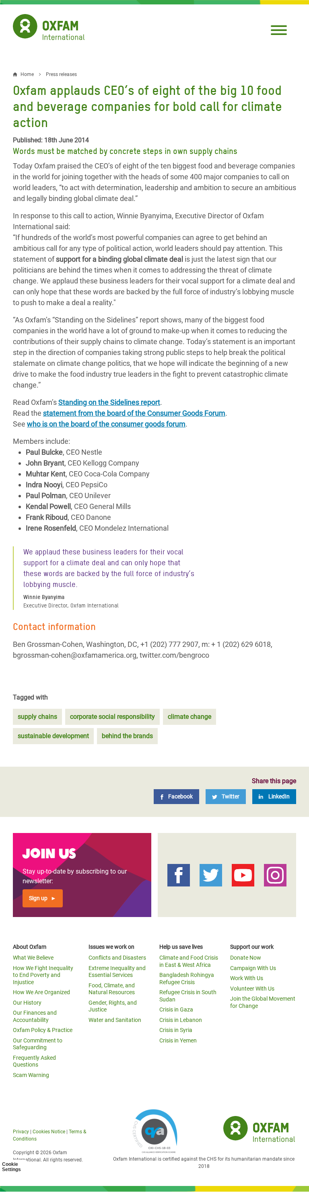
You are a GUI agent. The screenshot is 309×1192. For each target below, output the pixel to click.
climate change (189, 716)
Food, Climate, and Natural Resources (112, 989)
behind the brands (127, 736)
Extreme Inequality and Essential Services (117, 972)
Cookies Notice (49, 1132)
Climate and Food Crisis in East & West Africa (188, 961)
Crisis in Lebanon (180, 1020)
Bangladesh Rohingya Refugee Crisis (186, 978)
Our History (27, 1002)
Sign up (38, 898)
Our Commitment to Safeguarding (37, 1044)
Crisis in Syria (175, 1030)
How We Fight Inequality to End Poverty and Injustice (43, 975)
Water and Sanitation (115, 1020)
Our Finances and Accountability (35, 1016)
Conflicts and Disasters (117, 957)
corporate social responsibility (112, 716)
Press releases (61, 74)
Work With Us (246, 978)
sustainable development (53, 736)
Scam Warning (31, 1075)
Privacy (21, 1132)
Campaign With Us (253, 968)
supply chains (37, 716)
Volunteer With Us (252, 988)
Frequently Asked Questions (34, 1061)
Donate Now (245, 957)
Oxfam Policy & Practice (42, 1030)
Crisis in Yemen (178, 1040)
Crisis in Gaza (176, 1009)
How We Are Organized (41, 992)
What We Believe (33, 957)
